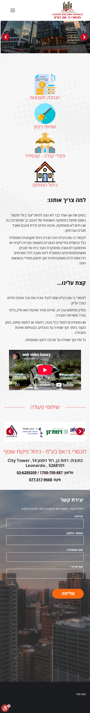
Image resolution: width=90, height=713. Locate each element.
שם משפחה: (74, 549)
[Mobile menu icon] (12, 10)
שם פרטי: (76, 566)
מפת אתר (81, 694)
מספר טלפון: (74, 533)
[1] (45, 431)
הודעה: (78, 516)
